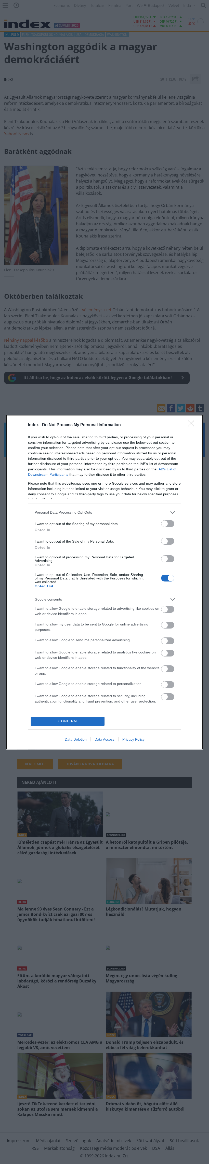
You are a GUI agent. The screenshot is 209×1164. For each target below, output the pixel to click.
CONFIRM (67, 721)
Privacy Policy (133, 739)
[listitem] (104, 512)
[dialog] (104, 582)
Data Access (104, 739)
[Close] (193, 425)
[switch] (167, 523)
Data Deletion (76, 739)
